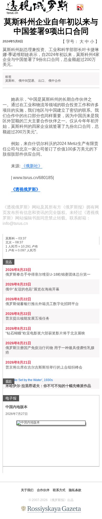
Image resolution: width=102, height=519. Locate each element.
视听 (8, 381)
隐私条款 (75, 490)
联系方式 (59, 490)
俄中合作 (54, 81)
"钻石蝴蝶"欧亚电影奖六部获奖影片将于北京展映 (45, 333)
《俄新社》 (31, 166)
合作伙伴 (43, 490)
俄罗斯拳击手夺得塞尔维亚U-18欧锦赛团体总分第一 (47, 274)
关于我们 (27, 490)
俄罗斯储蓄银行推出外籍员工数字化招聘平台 (42, 304)
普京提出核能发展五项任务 (27, 318)
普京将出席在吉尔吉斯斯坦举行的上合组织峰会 (43, 367)
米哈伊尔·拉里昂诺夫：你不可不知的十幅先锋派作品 (48, 386)
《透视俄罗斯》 (25, 189)
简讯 (8, 262)
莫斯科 (10, 81)
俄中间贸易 (26, 81)
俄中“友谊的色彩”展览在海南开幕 (32, 289)
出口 (41, 81)
